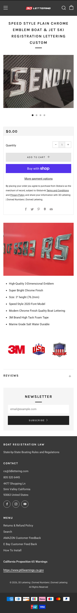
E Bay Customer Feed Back (20, 544)
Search (7, 531)
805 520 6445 (11, 477)
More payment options (38, 178)
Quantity (11, 145)
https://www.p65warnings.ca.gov (23, 570)
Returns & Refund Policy (18, 525)
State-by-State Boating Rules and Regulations (31, 452)
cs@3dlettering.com (15, 471)
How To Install (12, 550)
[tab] (32, 115)
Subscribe (37, 420)
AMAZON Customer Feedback (22, 538)
